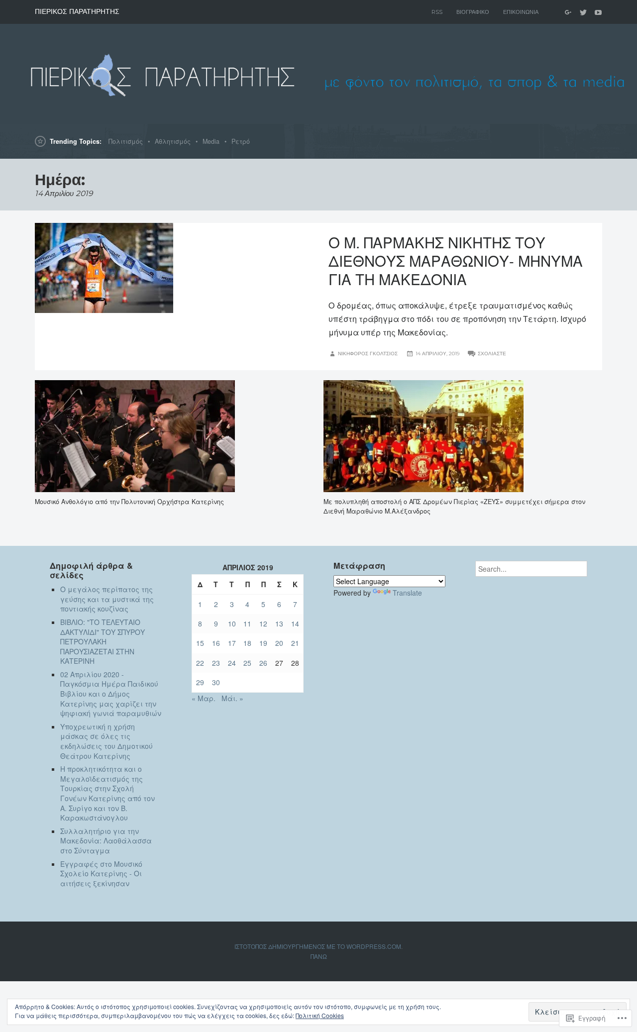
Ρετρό (240, 141)
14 (295, 623)
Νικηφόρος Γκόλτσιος (368, 353)
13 (279, 623)
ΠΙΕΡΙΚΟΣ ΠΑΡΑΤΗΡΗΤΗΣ (77, 11)
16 (216, 643)
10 (232, 623)
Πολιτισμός (125, 141)
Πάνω (319, 956)
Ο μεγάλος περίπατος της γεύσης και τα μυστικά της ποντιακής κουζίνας (107, 599)
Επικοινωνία (520, 11)
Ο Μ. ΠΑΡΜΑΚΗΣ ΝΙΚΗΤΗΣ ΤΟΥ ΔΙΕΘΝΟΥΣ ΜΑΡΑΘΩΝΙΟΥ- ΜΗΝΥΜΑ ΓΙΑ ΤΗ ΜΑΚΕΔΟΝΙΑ (455, 260)
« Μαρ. (203, 698)
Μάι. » (232, 698)
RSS (436, 11)
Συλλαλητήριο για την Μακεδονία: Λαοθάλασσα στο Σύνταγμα (106, 840)
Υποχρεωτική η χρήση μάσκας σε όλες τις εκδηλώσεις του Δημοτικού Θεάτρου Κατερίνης (106, 741)
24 (232, 663)
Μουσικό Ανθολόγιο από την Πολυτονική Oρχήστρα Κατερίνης (129, 501)
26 (263, 663)
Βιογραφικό (472, 11)
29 (200, 682)
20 (279, 643)
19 (263, 643)
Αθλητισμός (173, 141)
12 (263, 623)
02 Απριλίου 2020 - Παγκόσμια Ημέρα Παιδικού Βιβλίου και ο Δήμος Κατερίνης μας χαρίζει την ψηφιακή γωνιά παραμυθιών (110, 693)
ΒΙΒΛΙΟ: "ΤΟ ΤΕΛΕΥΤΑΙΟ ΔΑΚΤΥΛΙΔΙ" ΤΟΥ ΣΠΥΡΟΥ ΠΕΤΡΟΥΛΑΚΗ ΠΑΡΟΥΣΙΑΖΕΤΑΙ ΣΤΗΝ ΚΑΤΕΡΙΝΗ (102, 641)
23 (216, 663)
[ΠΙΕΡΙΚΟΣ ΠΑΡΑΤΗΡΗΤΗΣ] (318, 74)
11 (247, 623)
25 (247, 663)
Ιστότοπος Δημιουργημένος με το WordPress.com (317, 946)
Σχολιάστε (492, 353)
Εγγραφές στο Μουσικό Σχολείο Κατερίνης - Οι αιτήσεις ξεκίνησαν (101, 873)
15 (200, 643)
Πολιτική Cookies (320, 1015)
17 (232, 643)
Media (211, 141)
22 (200, 663)
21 (295, 643)
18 (247, 643)
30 (216, 682)
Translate (407, 593)
